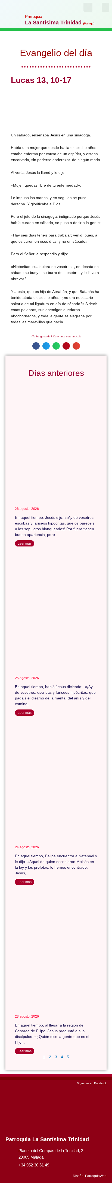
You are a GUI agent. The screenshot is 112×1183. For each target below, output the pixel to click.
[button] (105, 7)
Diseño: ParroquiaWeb (90, 1176)
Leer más (25, 543)
